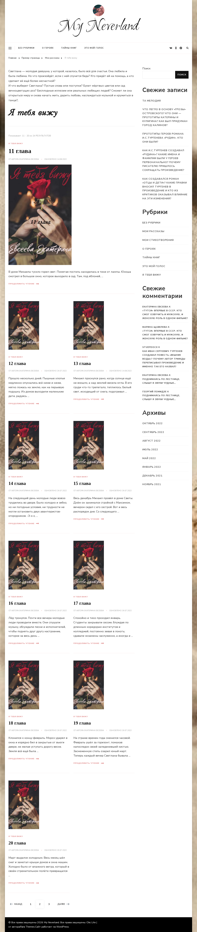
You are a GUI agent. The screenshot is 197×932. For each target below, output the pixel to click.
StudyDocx (150, 347)
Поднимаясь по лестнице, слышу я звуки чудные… (161, 381)
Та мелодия (151, 100)
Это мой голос (94, 48)
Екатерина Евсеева (29, 159)
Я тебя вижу (15, 143)
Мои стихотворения (158, 240)
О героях (48, 48)
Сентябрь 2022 (153, 432)
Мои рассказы (153, 231)
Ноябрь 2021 (151, 484)
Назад (18, 904)
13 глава (82, 363)
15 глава (82, 483)
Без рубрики (26, 48)
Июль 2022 (150, 449)
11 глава (19, 150)
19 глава (82, 723)
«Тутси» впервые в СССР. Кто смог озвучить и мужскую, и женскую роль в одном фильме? (165, 314)
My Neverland (98, 26)
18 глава (17, 723)
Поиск (146, 68)
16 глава (17, 603)
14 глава (17, 483)
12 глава (17, 363)
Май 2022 (149, 458)
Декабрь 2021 (152, 475)
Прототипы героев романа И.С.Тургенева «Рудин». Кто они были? (163, 137)
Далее (61, 904)
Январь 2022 (151, 467)
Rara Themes (27, 926)
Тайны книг (69, 48)
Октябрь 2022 (152, 423)
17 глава (82, 603)
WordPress (62, 926)
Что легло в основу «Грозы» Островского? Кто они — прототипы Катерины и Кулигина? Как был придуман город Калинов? (164, 117)
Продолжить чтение (21, 284)
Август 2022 (151, 440)
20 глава (17, 843)
